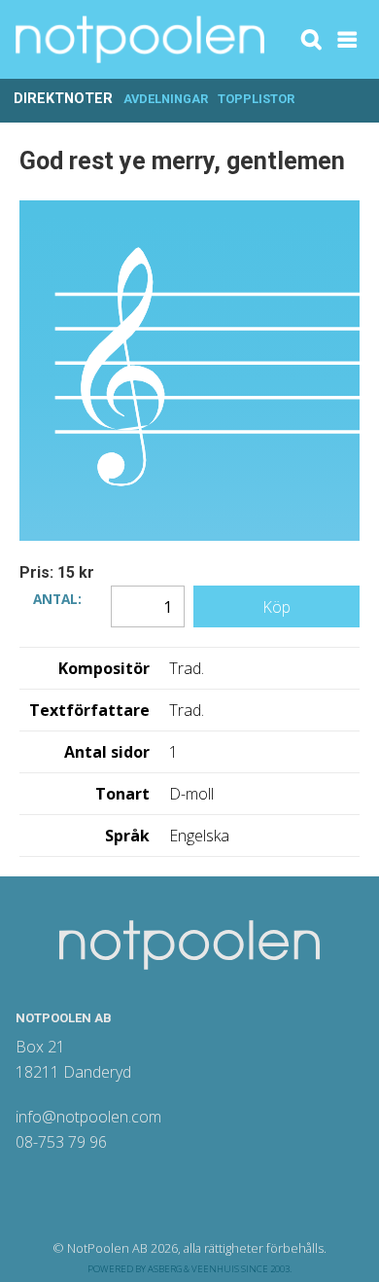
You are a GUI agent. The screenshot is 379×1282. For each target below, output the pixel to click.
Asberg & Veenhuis (193, 1269)
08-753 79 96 (61, 1142)
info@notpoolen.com (88, 1116)
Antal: (57, 597)
